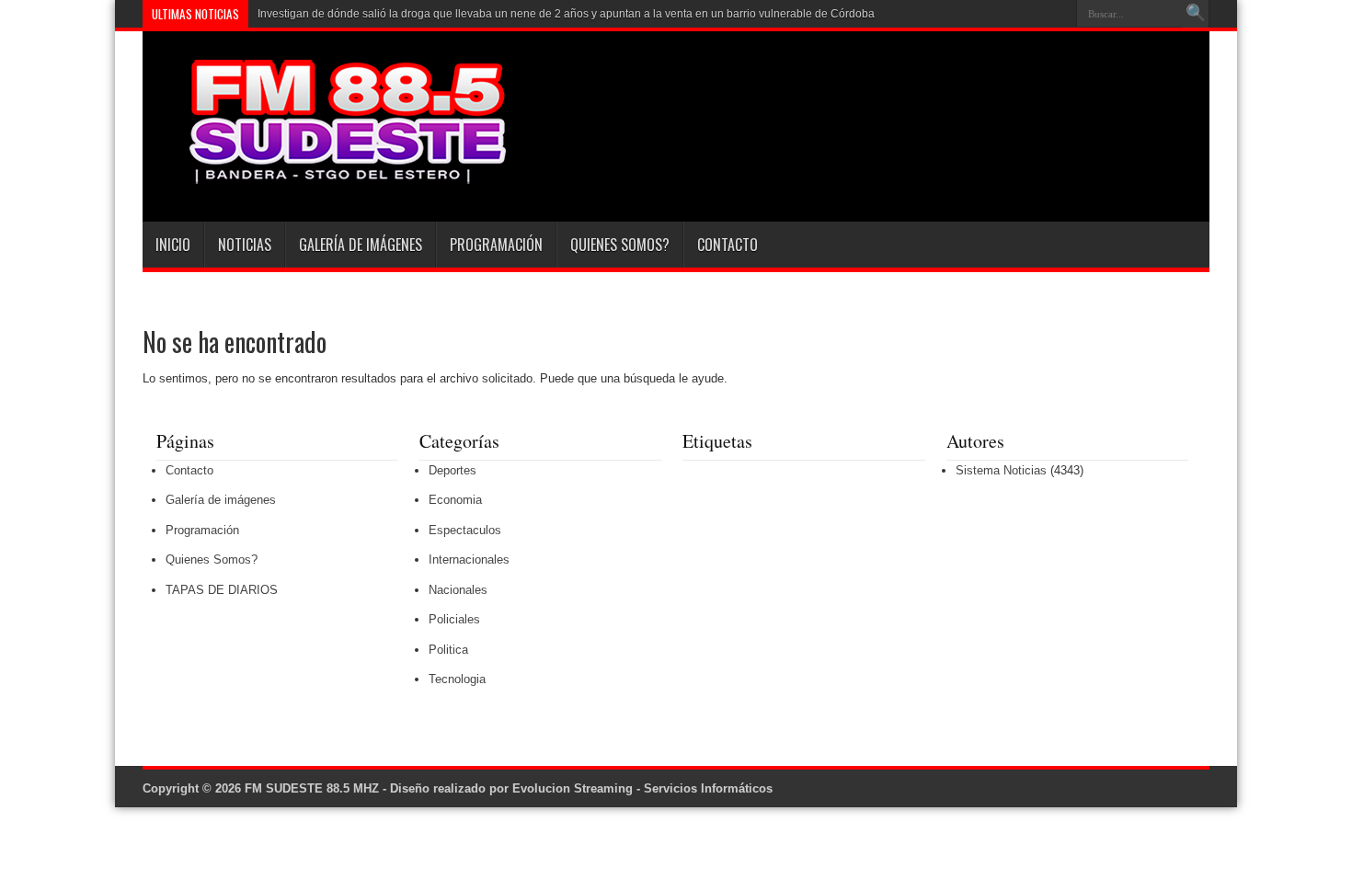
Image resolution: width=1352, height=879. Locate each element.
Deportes (452, 470)
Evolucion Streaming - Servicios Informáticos (642, 788)
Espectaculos (465, 530)
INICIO (172, 245)
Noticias (244, 245)
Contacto (727, 245)
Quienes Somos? (620, 245)
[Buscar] (1195, 14)
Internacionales (469, 559)
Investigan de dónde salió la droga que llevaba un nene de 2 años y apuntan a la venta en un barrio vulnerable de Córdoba (566, 13)
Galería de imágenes (360, 245)
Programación (496, 245)
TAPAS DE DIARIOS (222, 590)
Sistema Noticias (1001, 470)
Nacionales (458, 590)
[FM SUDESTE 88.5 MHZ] (326, 176)
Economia (455, 500)
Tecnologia (457, 679)
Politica (448, 649)
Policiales (454, 619)
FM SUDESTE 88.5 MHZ (312, 788)
